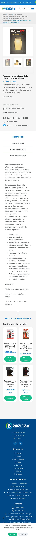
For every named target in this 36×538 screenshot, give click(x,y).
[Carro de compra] (28, 8)
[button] (29, 31)
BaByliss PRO (13, 112)
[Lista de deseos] (24, 8)
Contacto (18, 504)
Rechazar (23, 534)
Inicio (4, 14)
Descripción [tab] (18, 137)
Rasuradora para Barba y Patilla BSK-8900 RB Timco (10, 346)
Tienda (9, 14)
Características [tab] (18, 150)
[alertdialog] (18, 2)
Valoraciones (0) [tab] (18, 156)
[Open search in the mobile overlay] (15, 8)
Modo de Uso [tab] (18, 143)
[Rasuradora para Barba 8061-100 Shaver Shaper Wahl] (26, 372)
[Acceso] (19, 8)
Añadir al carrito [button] (10, 359)
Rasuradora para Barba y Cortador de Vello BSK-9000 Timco (26, 346)
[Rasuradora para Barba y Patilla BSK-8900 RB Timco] (10, 334)
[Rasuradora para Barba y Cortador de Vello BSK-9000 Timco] (26, 334)
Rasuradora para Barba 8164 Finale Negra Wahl (10, 383)
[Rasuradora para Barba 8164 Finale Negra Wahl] (10, 372)
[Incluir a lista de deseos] (12, 331)
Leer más (10, 398)
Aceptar (12, 534)
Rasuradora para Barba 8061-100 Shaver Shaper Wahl (26, 383)
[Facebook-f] (15, 443)
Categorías (18, 449)
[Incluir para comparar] (12, 335)
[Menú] (32, 8)
